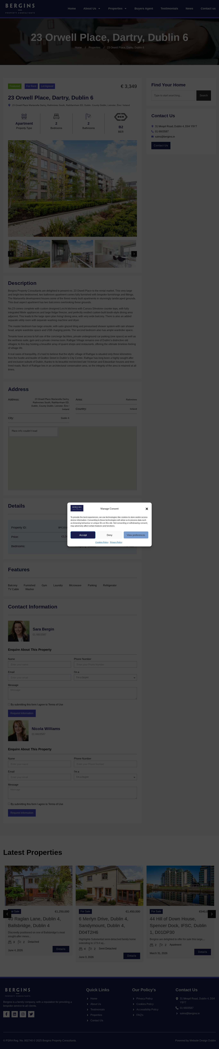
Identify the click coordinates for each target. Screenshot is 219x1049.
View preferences (136, 535)
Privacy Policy (116, 542)
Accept (83, 535)
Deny (109, 535)
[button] (146, 508)
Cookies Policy (101, 542)
